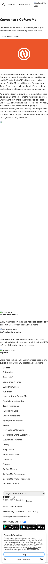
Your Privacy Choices (12, 522)
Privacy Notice (9, 506)
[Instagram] (13, 497)
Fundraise (23, 5)
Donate (10, 5)
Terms (29, 501)
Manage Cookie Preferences (16, 517)
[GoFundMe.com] (40, 4)
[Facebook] (4, 497)
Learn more (32, 325)
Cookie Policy (32, 512)
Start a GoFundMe (10, 36)
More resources (10, 484)
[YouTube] (7, 497)
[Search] (3, 4)
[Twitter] (10, 497)
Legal (19, 506)
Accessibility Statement (14, 512)
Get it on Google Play (10, 527)
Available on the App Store (31, 527)
